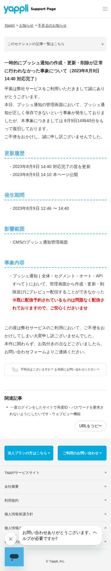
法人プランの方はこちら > (29, 453)
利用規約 (11, 500)
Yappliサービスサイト (22, 473)
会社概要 (11, 486)
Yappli (9, 25)
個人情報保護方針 (18, 514)
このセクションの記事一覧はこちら (36, 44)
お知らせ (26, 25)
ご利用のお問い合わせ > (82, 453)
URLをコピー (90, 426)
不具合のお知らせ (52, 25)
